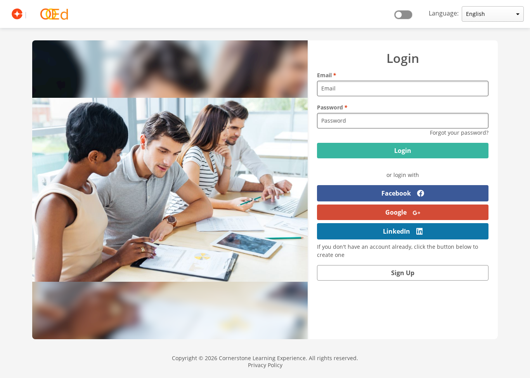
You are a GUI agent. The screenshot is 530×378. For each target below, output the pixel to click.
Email (326, 75)
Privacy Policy (265, 365)
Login (402, 150)
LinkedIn (396, 231)
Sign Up (402, 273)
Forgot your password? (459, 132)
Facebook (396, 193)
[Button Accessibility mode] (405, 12)
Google (396, 212)
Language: (444, 13)
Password (332, 107)
